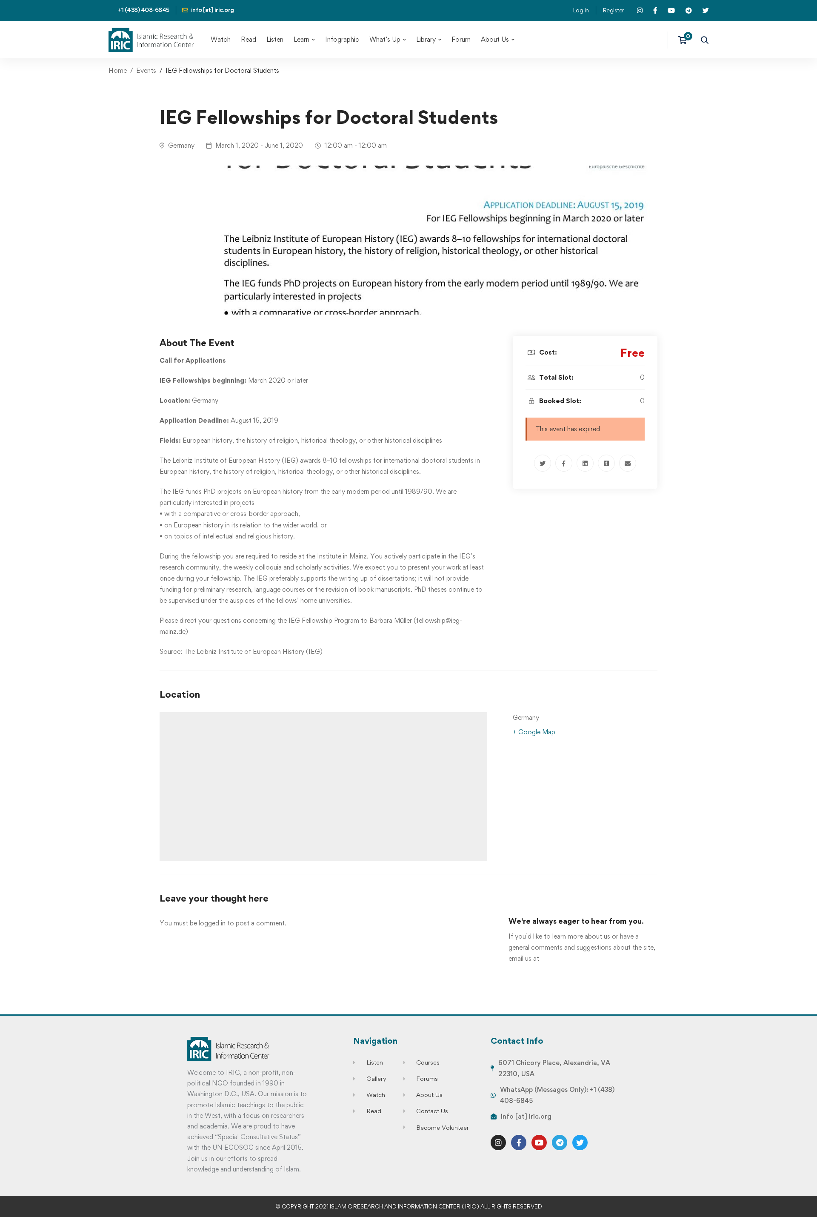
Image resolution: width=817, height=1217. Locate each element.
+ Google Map (534, 732)
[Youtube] (539, 1142)
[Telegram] (559, 1142)
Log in (581, 10)
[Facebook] (563, 463)
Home (118, 70)
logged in (212, 923)
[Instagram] (498, 1142)
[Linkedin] (585, 463)
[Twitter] (542, 463)
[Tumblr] (606, 463)
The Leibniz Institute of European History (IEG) (253, 651)
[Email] (627, 463)
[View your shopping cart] (685, 40)
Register (613, 10)
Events (146, 70)
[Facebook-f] (518, 1142)
